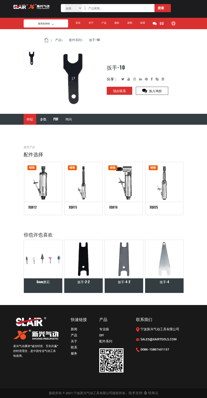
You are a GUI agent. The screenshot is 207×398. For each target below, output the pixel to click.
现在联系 (119, 91)
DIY (101, 335)
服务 (116, 22)
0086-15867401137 (154, 349)
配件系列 (75, 40)
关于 (91, 22)
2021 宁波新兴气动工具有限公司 (88, 393)
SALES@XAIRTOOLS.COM (158, 339)
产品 (103, 22)
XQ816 (113, 207)
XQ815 (73, 207)
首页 (78, 22)
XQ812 (32, 207)
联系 (142, 22)
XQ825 (154, 207)
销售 (32, 167)
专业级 (104, 329)
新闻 (129, 22)
